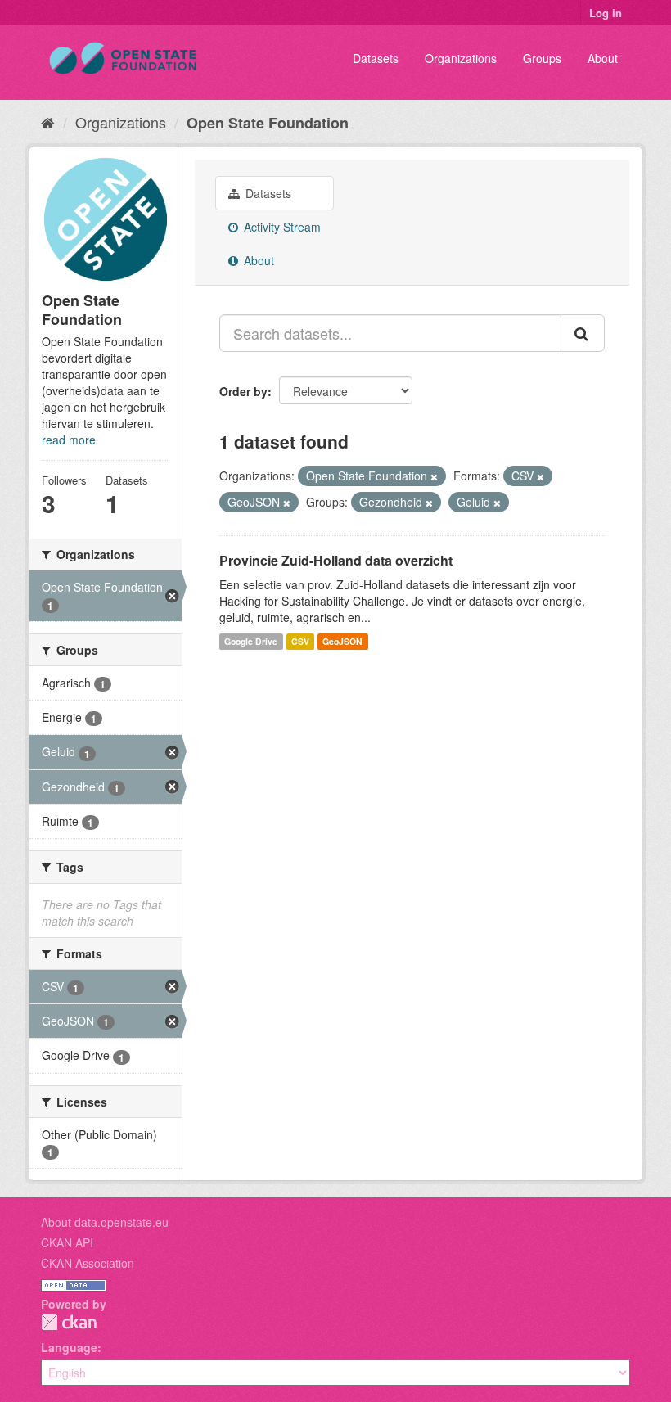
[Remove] (434, 476)
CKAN (69, 1322)
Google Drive (250, 641)
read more (69, 439)
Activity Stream (281, 227)
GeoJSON (342, 641)
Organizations (461, 58)
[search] (583, 333)
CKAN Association (87, 1263)
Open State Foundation (268, 122)
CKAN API (67, 1242)
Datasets (376, 58)
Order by (243, 391)
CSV (300, 641)
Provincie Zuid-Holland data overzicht (336, 560)
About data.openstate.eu (105, 1222)
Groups (542, 58)
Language (69, 1347)
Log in (605, 12)
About (603, 58)
